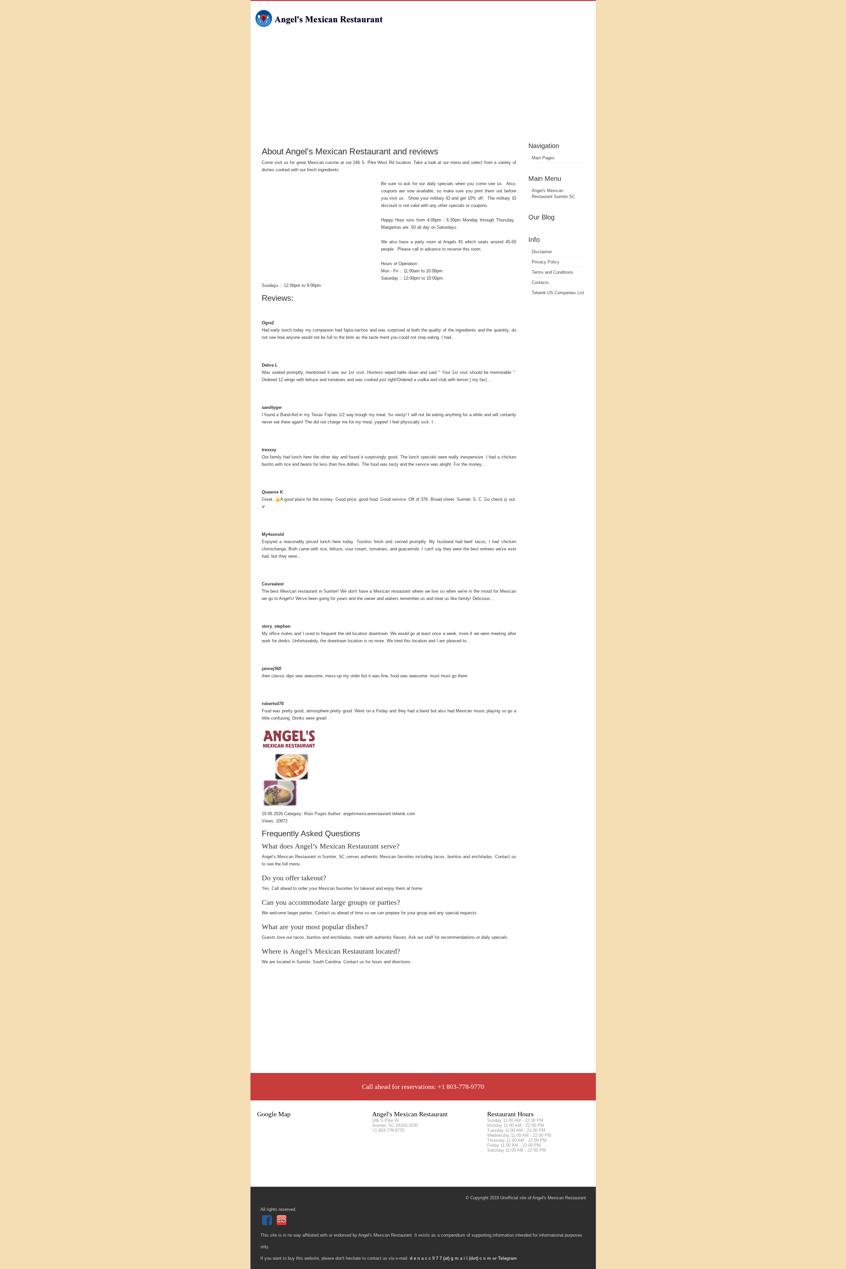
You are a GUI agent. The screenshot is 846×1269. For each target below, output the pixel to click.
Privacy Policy (545, 261)
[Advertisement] (423, 91)
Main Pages (543, 157)
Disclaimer (542, 251)
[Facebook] (268, 1223)
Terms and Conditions (552, 272)
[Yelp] (282, 1223)
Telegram (507, 1258)
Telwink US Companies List (558, 292)
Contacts (540, 282)
